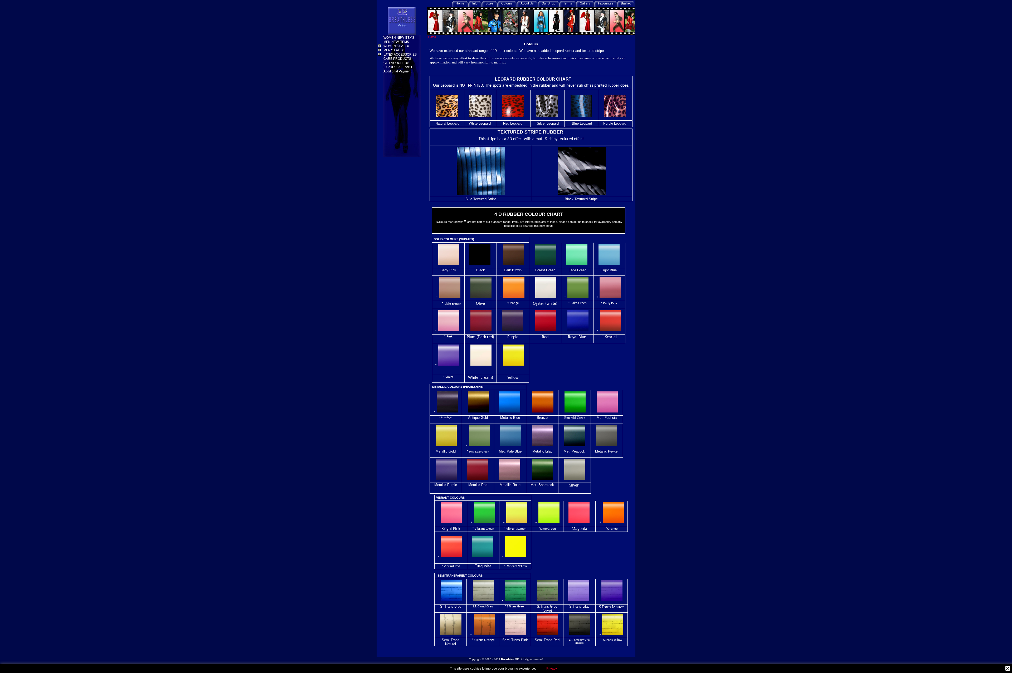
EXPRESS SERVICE (398, 67)
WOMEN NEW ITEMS (399, 38)
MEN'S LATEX (394, 50)
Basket (626, 3)
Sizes (489, 3)
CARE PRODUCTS (397, 59)
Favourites (605, 3)
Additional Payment (397, 71)
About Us (527, 3)
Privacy (551, 668)
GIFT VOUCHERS (396, 63)
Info (475, 3)
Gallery (585, 3)
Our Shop (548, 3)
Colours (507, 3)
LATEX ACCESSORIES (400, 54)
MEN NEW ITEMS (396, 42)
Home (460, 3)
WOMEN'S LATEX (396, 46)
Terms (567, 3)
